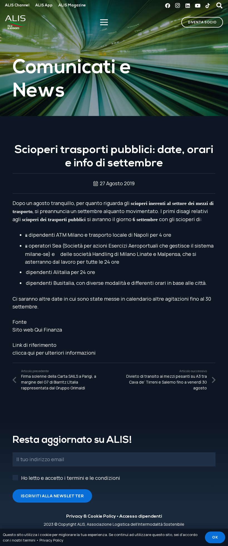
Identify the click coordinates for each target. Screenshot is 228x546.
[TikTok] (208, 6)
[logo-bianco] (15, 22)
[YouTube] (198, 6)
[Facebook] (168, 6)
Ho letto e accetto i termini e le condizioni (70, 478)
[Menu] (104, 22)
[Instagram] (178, 6)
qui (31, 352)
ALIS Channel (17, 5)
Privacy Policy (51, 540)
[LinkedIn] (188, 6)
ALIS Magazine (72, 5)
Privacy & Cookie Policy (91, 516)
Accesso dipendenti (140, 516)
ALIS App (44, 5)
